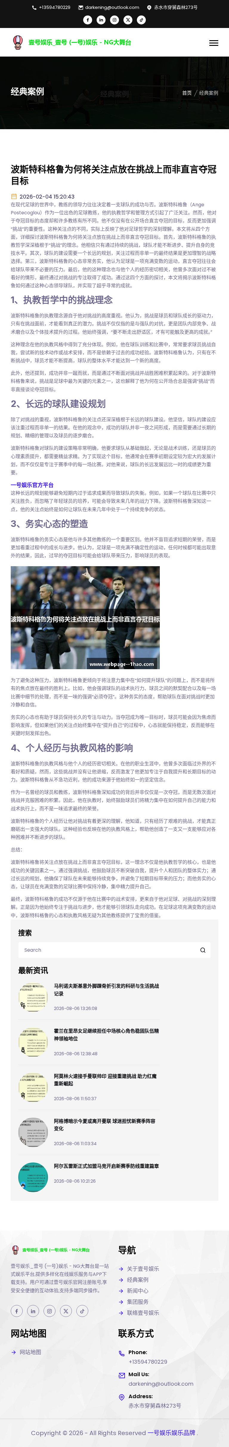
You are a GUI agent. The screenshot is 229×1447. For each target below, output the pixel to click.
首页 (187, 93)
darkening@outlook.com (112, 7)
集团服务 (137, 1302)
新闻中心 (137, 1291)
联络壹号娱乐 (143, 1313)
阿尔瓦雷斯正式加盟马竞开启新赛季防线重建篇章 (106, 1166)
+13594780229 (54, 7)
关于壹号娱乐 (143, 1269)
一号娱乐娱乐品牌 (171, 1433)
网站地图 (30, 1352)
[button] (213, 43)
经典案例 (137, 1280)
